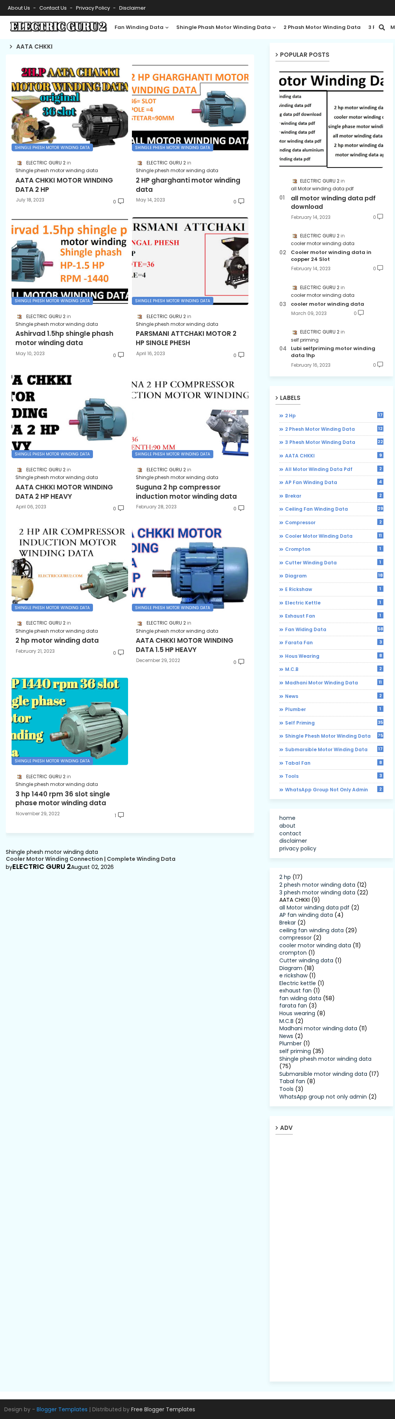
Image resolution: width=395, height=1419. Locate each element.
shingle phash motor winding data (223, 27)
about (287, 826)
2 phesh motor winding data (334, 428)
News (333, 696)
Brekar (333, 495)
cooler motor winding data (327, 304)
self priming (334, 722)
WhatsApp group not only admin (333, 789)
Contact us (53, 8)
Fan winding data (139, 27)
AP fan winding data (333, 482)
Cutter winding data (333, 562)
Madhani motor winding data (333, 682)
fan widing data (334, 629)
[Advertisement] (337, 1257)
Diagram (334, 575)
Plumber (333, 709)
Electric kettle (333, 602)
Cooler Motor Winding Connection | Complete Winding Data (91, 859)
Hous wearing (333, 655)
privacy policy (297, 848)
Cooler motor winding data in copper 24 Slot (331, 256)
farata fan (333, 642)
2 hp (334, 415)
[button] (382, 27)
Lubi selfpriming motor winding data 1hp (333, 352)
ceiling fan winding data (334, 508)
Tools (333, 775)
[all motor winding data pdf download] (331, 118)
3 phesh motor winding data (334, 442)
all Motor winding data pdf (333, 469)
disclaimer (132, 8)
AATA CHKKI (333, 455)
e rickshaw (333, 589)
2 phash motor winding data (322, 27)
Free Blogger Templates (163, 1409)
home (287, 818)
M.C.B (333, 668)
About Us (19, 8)
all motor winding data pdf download (333, 202)
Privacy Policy (93, 8)
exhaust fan (333, 615)
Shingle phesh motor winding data (334, 735)
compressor (333, 522)
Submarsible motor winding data (334, 749)
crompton (333, 548)
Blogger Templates (62, 1409)
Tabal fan (333, 762)
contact (290, 833)
